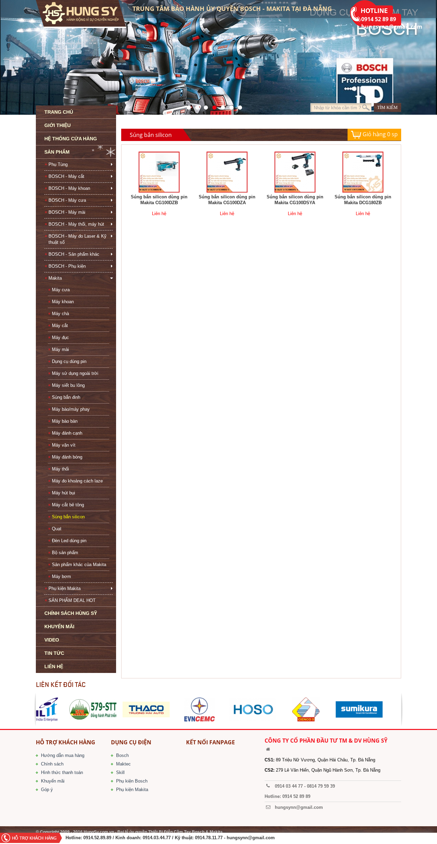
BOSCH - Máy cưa (67, 200)
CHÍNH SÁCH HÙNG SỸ (70, 613)
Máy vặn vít (63, 445)
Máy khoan (63, 301)
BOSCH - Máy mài (66, 212)
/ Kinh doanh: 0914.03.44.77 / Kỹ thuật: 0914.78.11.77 (168, 837)
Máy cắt (60, 325)
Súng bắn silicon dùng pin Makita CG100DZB (159, 199)
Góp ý (47, 789)
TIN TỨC (54, 653)
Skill (120, 772)
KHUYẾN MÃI (59, 626)
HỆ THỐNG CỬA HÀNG (70, 138)
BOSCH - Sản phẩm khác (73, 254)
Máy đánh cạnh (67, 433)
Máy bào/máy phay (71, 409)
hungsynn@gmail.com (251, 837)
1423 (229, 106)
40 (221, 106)
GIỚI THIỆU (57, 125)
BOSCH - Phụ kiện (67, 266)
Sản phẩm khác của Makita (79, 564)
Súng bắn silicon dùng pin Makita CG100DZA (227, 199)
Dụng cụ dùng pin (69, 361)
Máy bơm (61, 576)
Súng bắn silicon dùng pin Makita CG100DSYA (295, 199)
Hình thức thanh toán (62, 772)
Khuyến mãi (53, 781)
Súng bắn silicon (68, 516)
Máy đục (60, 337)
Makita (55, 278)
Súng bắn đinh (66, 397)
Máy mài (60, 349)
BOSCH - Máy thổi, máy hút (76, 224)
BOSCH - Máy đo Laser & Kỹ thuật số (77, 239)
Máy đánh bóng (67, 457)
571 (187, 106)
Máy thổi (60, 469)
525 (204, 106)
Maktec (123, 763)
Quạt (56, 528)
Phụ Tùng (58, 164)
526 (212, 106)
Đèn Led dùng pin (69, 540)
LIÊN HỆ (53, 666)
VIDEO (51, 640)
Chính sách (52, 763)
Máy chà (60, 313)
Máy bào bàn (64, 421)
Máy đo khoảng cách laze (77, 480)
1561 (238, 106)
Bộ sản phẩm (65, 552)
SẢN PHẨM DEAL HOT (72, 600)
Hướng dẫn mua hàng (62, 755)
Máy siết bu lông (68, 385)
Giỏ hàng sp (379, 134)
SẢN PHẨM (57, 152)
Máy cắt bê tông (68, 504)
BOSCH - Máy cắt (66, 176)
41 (195, 106)
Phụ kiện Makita (64, 588)
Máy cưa (61, 289)
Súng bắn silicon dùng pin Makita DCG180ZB (363, 199)
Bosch (122, 755)
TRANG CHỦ (58, 112)
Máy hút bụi (63, 492)
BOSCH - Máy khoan (69, 188)
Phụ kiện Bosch (131, 781)
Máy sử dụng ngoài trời (75, 373)
